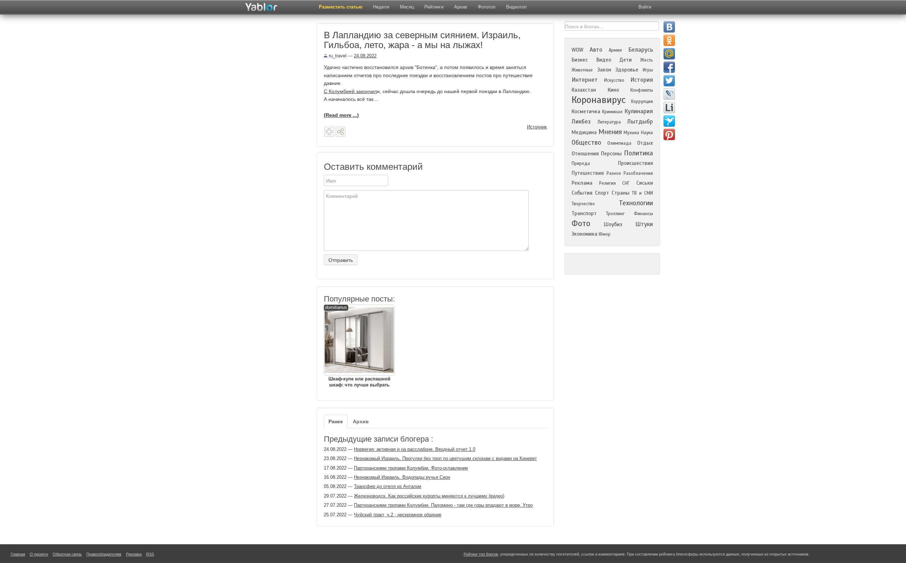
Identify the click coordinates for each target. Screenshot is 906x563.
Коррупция (642, 101)
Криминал (612, 112)
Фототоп (486, 7)
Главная (18, 554)
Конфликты (641, 90)
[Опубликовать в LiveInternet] (669, 107)
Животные (582, 70)
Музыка (631, 133)
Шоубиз (613, 224)
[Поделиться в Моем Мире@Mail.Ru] (669, 53)
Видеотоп (516, 7)
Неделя (381, 7)
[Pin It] (669, 134)
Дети (625, 60)
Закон (604, 70)
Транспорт (584, 213)
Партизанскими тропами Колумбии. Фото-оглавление (411, 468)
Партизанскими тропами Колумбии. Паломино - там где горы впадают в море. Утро (443, 505)
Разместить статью (340, 7)
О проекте (39, 554)
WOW (577, 50)
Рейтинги (433, 7)
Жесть (646, 60)
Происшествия (635, 163)
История (641, 80)
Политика (638, 153)
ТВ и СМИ (642, 193)
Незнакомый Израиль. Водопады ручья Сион (402, 477)
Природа (581, 163)
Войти (644, 7)
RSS (150, 554)
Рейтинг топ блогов (481, 554)
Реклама (582, 183)
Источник (537, 127)
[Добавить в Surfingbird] (669, 121)
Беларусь (640, 49)
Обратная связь (67, 554)
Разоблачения (638, 173)
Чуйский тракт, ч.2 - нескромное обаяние (397, 514)
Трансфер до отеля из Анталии (387, 486)
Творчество (583, 204)
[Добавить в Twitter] (669, 80)
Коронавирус (599, 100)
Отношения (585, 153)
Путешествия (588, 173)
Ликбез (581, 121)
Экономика (584, 234)
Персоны (611, 153)
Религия (607, 183)
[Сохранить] (329, 132)
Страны (621, 193)
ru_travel (336, 55)
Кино (613, 90)
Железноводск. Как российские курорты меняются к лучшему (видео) (429, 496)
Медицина (584, 132)
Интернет (585, 80)
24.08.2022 (365, 55)
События (582, 193)
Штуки (644, 224)
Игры (648, 70)
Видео (603, 60)
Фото (581, 223)
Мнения (610, 132)
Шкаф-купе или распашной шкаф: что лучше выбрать (357, 346)
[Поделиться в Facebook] (669, 67)
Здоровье (626, 70)
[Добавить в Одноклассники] (669, 40)
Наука (647, 133)
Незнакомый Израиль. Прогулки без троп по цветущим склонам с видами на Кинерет (445, 458)
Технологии (636, 203)
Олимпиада (619, 143)
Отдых (645, 143)
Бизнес (580, 60)
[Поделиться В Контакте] (669, 27)
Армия (615, 50)
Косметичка (586, 111)
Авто (596, 49)
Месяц (407, 7)
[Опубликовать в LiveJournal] (669, 94)
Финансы (643, 214)
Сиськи (644, 183)
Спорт (602, 193)
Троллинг (615, 214)
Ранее (335, 421)
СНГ (626, 183)
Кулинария (638, 111)
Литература (609, 122)
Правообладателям (103, 554)
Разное (614, 173)
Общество (586, 142)
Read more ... (341, 115)
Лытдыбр (640, 121)
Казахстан (584, 90)
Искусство (614, 80)
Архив (460, 7)
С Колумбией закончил (350, 91)
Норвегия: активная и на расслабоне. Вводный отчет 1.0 (414, 449)
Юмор (604, 234)
